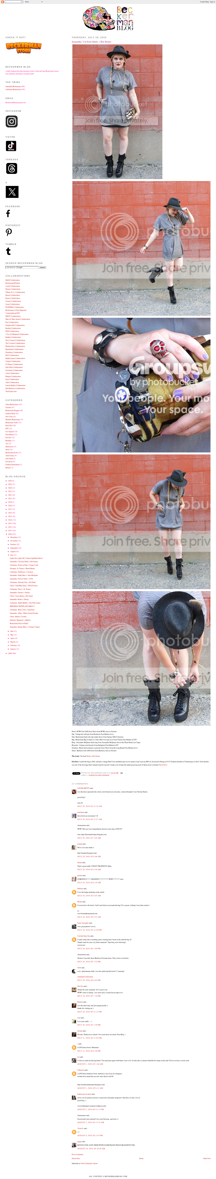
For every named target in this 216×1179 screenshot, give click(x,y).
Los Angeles (10, 431)
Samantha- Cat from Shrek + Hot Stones (91, 41)
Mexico (8, 467)
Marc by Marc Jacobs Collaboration (18, 319)
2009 (10, 653)
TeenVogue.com (11, 391)
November (14, 540)
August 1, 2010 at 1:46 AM (90, 1064)
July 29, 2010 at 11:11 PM (89, 1012)
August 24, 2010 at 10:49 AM (91, 1148)
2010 (10, 534)
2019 (10, 502)
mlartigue (80, 812)
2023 (10, 491)
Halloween (9, 446)
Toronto (8, 407)
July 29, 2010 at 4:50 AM (89, 869)
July (12, 555)
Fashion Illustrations (13, 464)
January (13, 649)
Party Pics (9, 425)
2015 (10, 516)
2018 (10, 505)
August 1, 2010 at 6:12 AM (90, 1088)
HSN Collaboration (12, 331)
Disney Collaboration (13, 289)
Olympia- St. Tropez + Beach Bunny (22, 568)
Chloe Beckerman (12, 404)
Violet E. (80, 1128)
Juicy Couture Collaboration (15, 340)
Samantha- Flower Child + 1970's (21, 579)
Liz (78, 1057)
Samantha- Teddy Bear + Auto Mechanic (24, 575)
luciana (79, 1031)
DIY (7, 428)
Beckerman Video (12, 422)
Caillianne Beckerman (13, 89)
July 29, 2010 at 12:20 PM (89, 930)
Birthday (9, 440)
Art (7, 443)
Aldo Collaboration (12, 382)
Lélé (78, 1018)
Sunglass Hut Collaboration (15, 325)
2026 (10, 481)
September (14, 548)
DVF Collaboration (12, 355)
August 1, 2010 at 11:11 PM (90, 1109)
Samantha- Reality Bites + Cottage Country (25, 627)
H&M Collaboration (13, 280)
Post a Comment (77, 1154)
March (12, 642)
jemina (79, 875)
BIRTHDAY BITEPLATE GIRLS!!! (22, 606)
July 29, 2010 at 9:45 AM (89, 895)
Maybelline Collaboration (14, 349)
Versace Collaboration (13, 301)
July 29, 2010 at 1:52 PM (89, 961)
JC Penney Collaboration (14, 364)
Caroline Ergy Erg (83, 936)
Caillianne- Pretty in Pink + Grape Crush (24, 565)
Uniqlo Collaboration (13, 361)
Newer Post (76, 1158)
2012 (10, 527)
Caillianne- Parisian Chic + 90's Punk (23, 582)
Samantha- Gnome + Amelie (20, 592)
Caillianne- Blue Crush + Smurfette (22, 609)
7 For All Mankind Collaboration (17, 334)
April (12, 638)
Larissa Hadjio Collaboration (16, 385)
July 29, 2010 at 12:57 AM (89, 819)
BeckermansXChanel (13, 283)
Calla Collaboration (12, 373)
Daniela (80, 1002)
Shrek (88, 756)
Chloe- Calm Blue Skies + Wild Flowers (24, 585)
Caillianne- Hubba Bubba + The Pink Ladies (25, 603)
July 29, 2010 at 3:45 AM (89, 838)
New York (9, 416)
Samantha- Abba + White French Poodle (24, 613)
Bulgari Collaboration (13, 376)
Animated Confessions (85, 976)
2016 (10, 513)
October (13, 544)
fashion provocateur (84, 1094)
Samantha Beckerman (98, 775)
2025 (10, 484)
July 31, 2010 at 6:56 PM (89, 1051)
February (13, 645)
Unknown (80, 1070)
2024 (10, 488)
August (13, 551)
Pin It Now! (163, 765)
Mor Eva (80, 986)
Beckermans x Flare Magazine (16, 310)
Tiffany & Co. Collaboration (15, 292)
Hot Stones (96, 756)
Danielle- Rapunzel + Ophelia (20, 620)
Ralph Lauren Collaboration (15, 358)
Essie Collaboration (12, 379)
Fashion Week (10, 413)
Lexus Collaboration (13, 304)
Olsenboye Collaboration (14, 352)
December (14, 537)
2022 (10, 495)
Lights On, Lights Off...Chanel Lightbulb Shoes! (26, 558)
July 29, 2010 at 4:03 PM (89, 980)
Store (7, 449)
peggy (79, 1141)
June (12, 631)
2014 (10, 520)
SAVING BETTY (83, 788)
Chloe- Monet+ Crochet (18, 616)
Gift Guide (9, 458)
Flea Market (10, 434)
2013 (10, 523)
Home (141, 1158)
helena (79, 862)
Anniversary (10, 455)
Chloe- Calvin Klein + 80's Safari (21, 596)
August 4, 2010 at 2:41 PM (90, 1135)
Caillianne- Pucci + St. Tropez (20, 589)
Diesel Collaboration (13, 295)
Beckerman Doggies (13, 410)
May (12, 635)
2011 (10, 530)
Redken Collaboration (13, 337)
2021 (10, 498)
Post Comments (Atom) (89, 1163)
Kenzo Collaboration (13, 298)
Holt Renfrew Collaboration (15, 388)
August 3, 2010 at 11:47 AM (90, 1122)
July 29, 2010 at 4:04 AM (89, 856)
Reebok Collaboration (13, 328)
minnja (79, 844)
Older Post (206, 1158)
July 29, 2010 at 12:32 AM (89, 806)
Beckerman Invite (12, 452)
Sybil (79, 967)
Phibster (80, 888)
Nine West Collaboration (14, 367)
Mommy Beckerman (13, 419)
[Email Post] (121, 773)
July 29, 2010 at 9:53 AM (89, 917)
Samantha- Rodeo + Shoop (19, 599)
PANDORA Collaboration (15, 307)
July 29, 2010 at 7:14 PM (89, 996)
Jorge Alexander (83, 923)
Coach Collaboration (13, 286)
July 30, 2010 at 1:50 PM (89, 1025)
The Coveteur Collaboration (15, 343)
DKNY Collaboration (13, 316)
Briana (79, 901)
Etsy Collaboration (12, 322)
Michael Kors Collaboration (15, 346)
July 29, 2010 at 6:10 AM (89, 882)
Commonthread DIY (13, 313)
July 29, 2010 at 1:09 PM (89, 948)
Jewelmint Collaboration (14, 370)
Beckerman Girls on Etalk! (19, 623)
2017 (10, 509)
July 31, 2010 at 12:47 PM (89, 1038)
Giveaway (9, 461)
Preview (8, 437)
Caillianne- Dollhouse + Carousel (21, 572)
